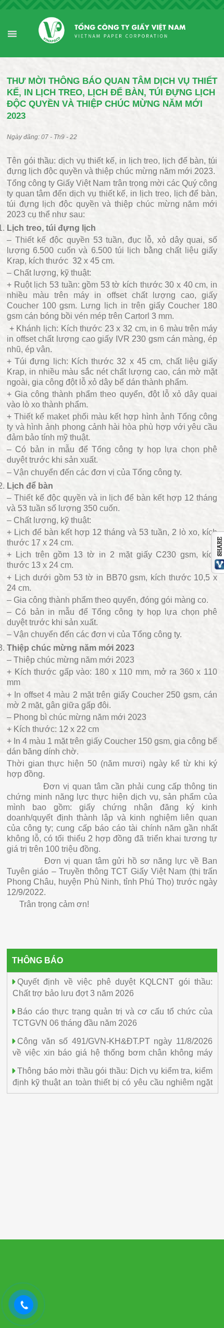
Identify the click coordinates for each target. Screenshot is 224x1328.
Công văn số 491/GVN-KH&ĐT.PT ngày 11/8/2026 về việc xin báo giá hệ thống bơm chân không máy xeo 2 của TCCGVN (113, 1052)
